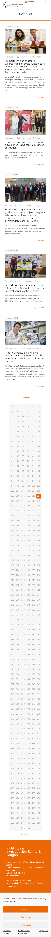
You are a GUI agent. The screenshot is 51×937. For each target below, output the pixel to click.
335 (33, 679)
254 (17, 615)
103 (12, 491)
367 (12, 709)
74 (18, 466)
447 (23, 773)
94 (28, 481)
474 (38, 793)
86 (18, 476)
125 (33, 506)
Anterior (26, 398)
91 (12, 481)
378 (38, 714)
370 (28, 709)
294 (38, 644)
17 (33, 416)
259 (12, 620)
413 (33, 743)
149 (33, 525)
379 (12, 719)
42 (39, 436)
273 (23, 629)
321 (23, 669)
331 (12, 679)
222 (38, 585)
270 (38, 625)
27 (23, 426)
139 (12, 520)
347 (33, 689)
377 (33, 714)
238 (28, 600)
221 (33, 585)
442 (28, 768)
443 (33, 768)
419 (33, 748)
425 (33, 753)
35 (33, 431)
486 (38, 803)
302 (17, 654)
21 (23, 421)
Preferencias (25, 925)
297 (23, 649)
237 (23, 600)
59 (33, 451)
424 (28, 753)
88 (28, 476)
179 (33, 550)
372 (38, 709)
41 (33, 436)
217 (12, 585)
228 (38, 590)
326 (17, 674)
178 (28, 550)
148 (28, 525)
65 (33, 456)
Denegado (26, 917)
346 (28, 689)
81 (23, 471)
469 (12, 793)
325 (12, 674)
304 (28, 654)
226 (28, 590)
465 (23, 788)
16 (28, 416)
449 (33, 773)
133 (12, 516)
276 (38, 629)
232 (28, 595)
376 (28, 714)
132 (38, 511)
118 (28, 501)
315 (23, 664)
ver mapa (11, 870)
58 (28, 451)
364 (28, 704)
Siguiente (24, 834)
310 (28, 659)
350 (17, 694)
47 (33, 441)
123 (23, 506)
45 (23, 441)
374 (17, 714)
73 (12, 466)
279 (23, 634)
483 (23, 803)
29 (33, 426)
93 (23, 481)
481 (12, 803)
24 (39, 421)
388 (28, 724)
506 (17, 823)
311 (33, 659)
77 (33, 466)
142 (28, 520)
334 (28, 679)
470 (17, 793)
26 (18, 426)
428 (17, 758)
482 (17, 803)
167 (33, 540)
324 (38, 669)
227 (33, 590)
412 (28, 743)
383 (33, 719)
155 (33, 530)
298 (28, 649)
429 (23, 758)
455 (33, 778)
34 (28, 431)
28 (28, 426)
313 (12, 664)
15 (23, 416)
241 (12, 605)
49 (12, 446)
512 (28, 828)
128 (17, 511)
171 (23, 545)
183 (23, 555)
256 (28, 615)
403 (12, 739)
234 (38, 595)
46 (28, 441)
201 (23, 570)
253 (12, 615)
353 (33, 694)
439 (12, 768)
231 (23, 595)
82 (28, 471)
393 (23, 729)
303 (23, 654)
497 (33, 813)
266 (17, 625)
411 (23, 743)
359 (33, 699)
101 (33, 486)
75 (23, 466)
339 (23, 684)
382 (28, 719)
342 (38, 684)
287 (33, 639)
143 (33, 520)
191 (33, 560)
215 (33, 580)
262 (28, 620)
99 (23, 486)
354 (38, 694)
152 (17, 530)
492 (38, 808)
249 (23, 610)
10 (28, 411)
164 (17, 540)
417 (23, 748)
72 (39, 461)
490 (28, 808)
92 (18, 481)
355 (12, 699)
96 (39, 481)
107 (33, 491)
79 (12, 471)
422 (17, 753)
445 (12, 773)
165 (23, 540)
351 (23, 694)
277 (12, 634)
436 (28, 763)
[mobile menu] (47, 4)
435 (23, 763)
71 (33, 461)
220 (28, 585)
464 (17, 788)
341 (33, 684)
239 (33, 600)
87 (23, 476)
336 (38, 679)
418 (28, 748)
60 (39, 451)
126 (38, 506)
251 (33, 610)
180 (38, 550)
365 (33, 704)
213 (23, 580)
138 (38, 516)
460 (28, 783)
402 (38, 734)
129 (23, 511)
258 (38, 615)
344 (17, 689)
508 (28, 823)
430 (28, 758)
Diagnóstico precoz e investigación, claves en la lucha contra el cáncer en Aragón (24, 144)
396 (38, 729)
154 (28, 530)
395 (33, 729)
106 (28, 491)
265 (12, 625)
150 (38, 525)
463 (12, 788)
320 (17, 669)
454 (28, 778)
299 (33, 649)
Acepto (25, 909)
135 (23, 516)
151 (12, 530)
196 (28, 565)
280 (28, 634)
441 (23, 768)
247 (12, 610)
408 (38, 739)
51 (23, 446)
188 (17, 560)
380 (17, 719)
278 (17, 634)
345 (23, 689)
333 (23, 679)
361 (12, 704)
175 (12, 550)
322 (28, 669)
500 (17, 818)
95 (33, 481)
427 (12, 758)
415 (12, 748)
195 (23, 565)
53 (33, 446)
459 (23, 783)
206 (17, 575)
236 (17, 600)
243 (23, 605)
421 (12, 753)
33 (23, 431)
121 (12, 506)
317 (33, 664)
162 (38, 535)
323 (33, 669)
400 (28, 734)
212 (17, 580)
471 (23, 793)
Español (30, 2)
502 (28, 818)
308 (17, 659)
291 (23, 644)
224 (17, 590)
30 (39, 426)
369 (23, 709)
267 (23, 625)
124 (28, 506)
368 (17, 709)
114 (38, 496)
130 (28, 511)
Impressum (43, 931)
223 (12, 590)
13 (12, 416)
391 (12, 729)
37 (12, 436)
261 (23, 620)
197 (33, 565)
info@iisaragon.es (14, 876)
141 (23, 520)
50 (18, 446)
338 (17, 684)
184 (28, 555)
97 (12, 486)
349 (12, 694)
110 (17, 496)
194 (17, 565)
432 (38, 758)
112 (28, 496)
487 (12, 808)
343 (12, 689)
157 (12, 535)
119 (33, 501)
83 (33, 471)
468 (38, 788)
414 (38, 743)
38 (18, 436)
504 (38, 818)
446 (17, 773)
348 (38, 689)
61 (12, 456)
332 (17, 679)
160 (28, 535)
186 (38, 555)
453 (23, 778)
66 (39, 456)
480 (38, 798)
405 (23, 739)
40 (28, 436)
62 (18, 456)
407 (33, 739)
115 (12, 501)
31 (12, 431)
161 (33, 535)
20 (18, 421)
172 (28, 545)
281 (33, 634)
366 (38, 704)
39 (23, 436)
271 (12, 629)
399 (23, 734)
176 (17, 550)
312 (38, 659)
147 (23, 525)
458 (17, 783)
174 (38, 545)
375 (23, 714)
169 (12, 545)
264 (38, 620)
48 (39, 441)
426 (38, 753)
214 (28, 580)
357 (23, 699)
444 (38, 768)
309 (23, 659)
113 (33, 496)
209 (33, 575)
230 (17, 595)
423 (23, 753)
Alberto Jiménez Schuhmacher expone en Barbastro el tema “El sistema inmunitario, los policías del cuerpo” (24, 357)
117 (23, 501)
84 (39, 471)
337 (12, 684)
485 (33, 803)
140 (17, 520)
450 (38, 773)
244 (28, 605)
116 (17, 501)
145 (12, 525)
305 (33, 654)
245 (33, 605)
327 (23, 674)
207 (23, 575)
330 (38, 674)
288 (38, 639)
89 (33, 476)
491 (33, 808)
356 (17, 699)
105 (23, 491)
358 (28, 699)
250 (28, 610)
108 (38, 491)
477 (23, 798)
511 (23, 828)
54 (39, 446)
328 (28, 674)
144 (38, 520)
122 (17, 506)
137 (33, 516)
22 (28, 421)
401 (33, 734)
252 (38, 610)
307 (12, 659)
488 (17, 808)
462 (38, 783)
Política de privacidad (26, 883)
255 (23, 615)
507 (23, 823)
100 (28, 486)
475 (12, 798)
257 (33, 615)
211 (12, 580)
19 (12, 421)
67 (12, 461)
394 (28, 729)
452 (17, 778)
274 (28, 629)
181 (12, 555)
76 (28, 466)
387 (23, 724)
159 (23, 535)
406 (28, 739)
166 (28, 540)
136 (28, 516)
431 (33, 758)
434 (17, 763)
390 (38, 724)
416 (17, 748)
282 (38, 634)
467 (33, 788)
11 (33, 411)
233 (33, 595)
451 (12, 778)
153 (23, 530)
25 (12, 426)
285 (23, 639)
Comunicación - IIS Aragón (30, 57)
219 (23, 585)
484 (28, 803)
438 (38, 763)
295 (12, 649)
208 (28, 575)
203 (33, 570)
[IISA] (11, 4)
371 (33, 709)
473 (33, 793)
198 (38, 565)
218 (17, 585)
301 (12, 654)
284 (17, 639)
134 (17, 516)
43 (12, 441)
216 (38, 580)
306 (38, 654)
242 (17, 605)
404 (17, 739)
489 (23, 808)
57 (23, 451)
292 (28, 644)
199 (12, 570)
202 (28, 570)
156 (38, 530)
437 (33, 763)
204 (38, 570)
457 (12, 783)
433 (12, 763)
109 (12, 496)
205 (12, 575)
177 (23, 550)
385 (12, 724)
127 (12, 511)
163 (12, 540)
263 (33, 620)
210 (38, 575)
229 (12, 595)
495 (23, 813)
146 (17, 525)
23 (33, 421)
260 (17, 620)
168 (38, 540)
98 (18, 486)
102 (38, 486)
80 (18, 471)
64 (28, 456)
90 (39, 476)
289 (12, 644)
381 (23, 719)
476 (17, 798)
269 (33, 625)
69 (23, 461)
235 (12, 600)
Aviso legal (11, 883)
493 (12, 813)
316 (28, 664)
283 (12, 639)
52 (28, 446)
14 (18, 416)
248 (17, 610)
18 (39, 416)
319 (12, 669)
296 (17, 649)
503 (33, 818)
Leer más (40, 97)
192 (38, 560)
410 (17, 743)
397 (12, 734)
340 (28, 684)
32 (18, 431)
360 (38, 699)
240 (38, 600)
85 (12, 476)
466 (28, 788)
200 (17, 570)
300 (38, 649)
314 (17, 664)
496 (28, 813)
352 (28, 694)
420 (38, 748)
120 (38, 501)
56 (18, 451)
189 (23, 560)
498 (38, 813)
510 (38, 823)
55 (12, 451)
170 (17, 545)
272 (17, 629)
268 (28, 625)
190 (28, 560)
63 (23, 456)
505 (12, 823)
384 (38, 719)
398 (17, 734)
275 (33, 629)
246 (38, 605)
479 (33, 798)
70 (28, 461)
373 (12, 714)
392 (17, 729)
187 (12, 560)
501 (23, 818)
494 (17, 813)
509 (33, 823)
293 (33, 644)
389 (33, 724)
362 (17, 704)
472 (28, 793)
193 (12, 565)
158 (17, 535)
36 (39, 431)
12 (39, 411)
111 (23, 496)
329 (33, 674)
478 (28, 798)
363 (23, 704)
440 (17, 768)
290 (17, 644)
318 (38, 664)
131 (33, 511)
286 (28, 639)
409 (12, 743)
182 (17, 555)
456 (38, 778)
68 (18, 461)
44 (18, 441)
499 (12, 818)
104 (17, 491)
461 (33, 783)
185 (33, 555)
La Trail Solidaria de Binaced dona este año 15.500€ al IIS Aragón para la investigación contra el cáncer (25, 288)
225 (23, 590)
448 (28, 773)
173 (33, 545)
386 (17, 724)
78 (39, 466)
